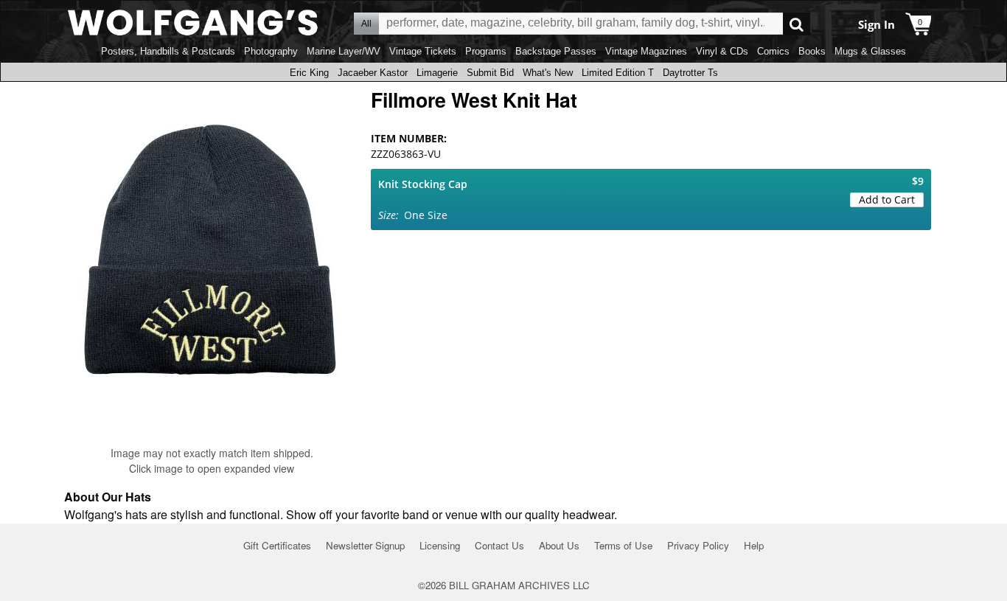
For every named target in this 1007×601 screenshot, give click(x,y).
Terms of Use (623, 545)
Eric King (309, 72)
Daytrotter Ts (690, 72)
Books (812, 51)
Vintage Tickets (422, 51)
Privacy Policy (698, 545)
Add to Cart (887, 199)
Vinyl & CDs (722, 51)
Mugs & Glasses (870, 51)
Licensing (439, 545)
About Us (559, 545)
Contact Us (499, 545)
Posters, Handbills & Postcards (168, 51)
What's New (548, 72)
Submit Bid (490, 72)
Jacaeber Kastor (373, 72)
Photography (271, 51)
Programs (485, 51)
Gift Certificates (277, 545)
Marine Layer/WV (343, 51)
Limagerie (437, 72)
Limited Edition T (618, 72)
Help (754, 545)
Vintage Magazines (646, 51)
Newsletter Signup (365, 545)
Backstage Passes (555, 51)
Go (796, 24)
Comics (773, 51)
